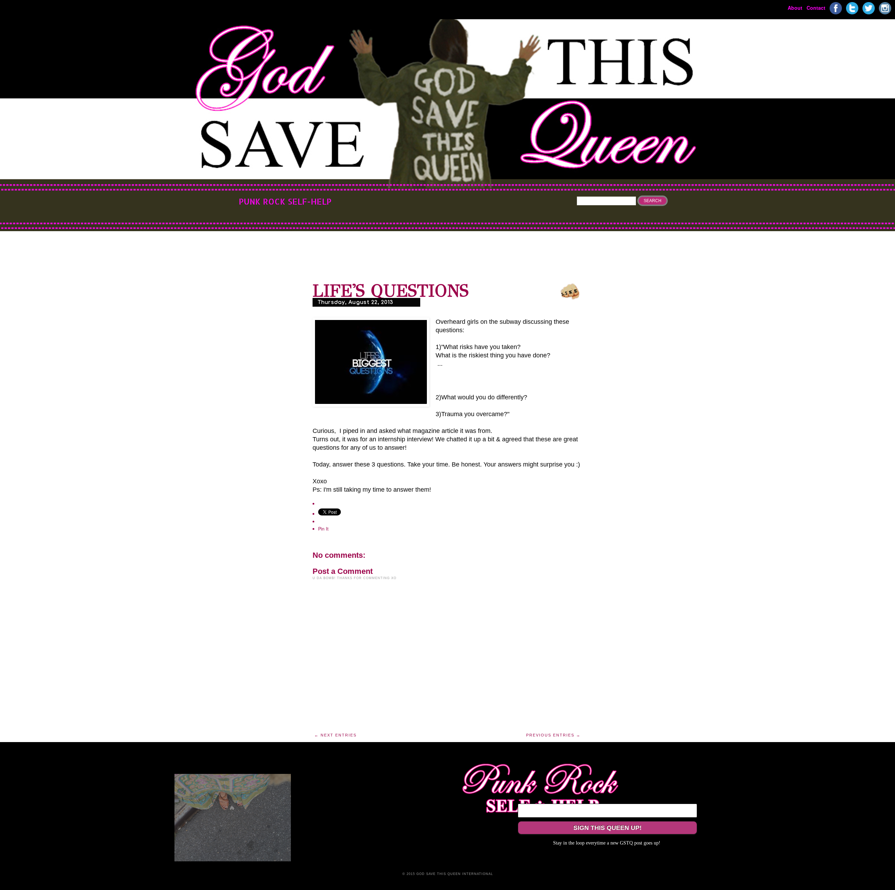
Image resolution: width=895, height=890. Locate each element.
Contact (816, 7)
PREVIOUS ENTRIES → (553, 735)
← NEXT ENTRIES (335, 735)
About (795, 7)
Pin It (323, 529)
